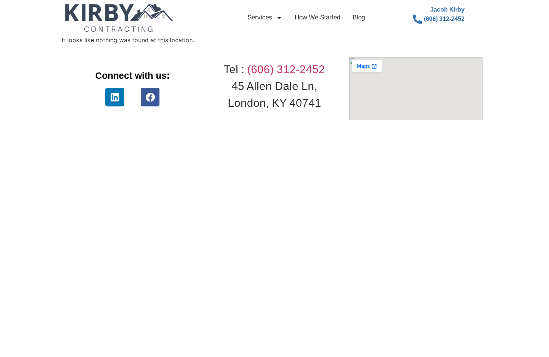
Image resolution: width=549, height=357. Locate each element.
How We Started (317, 17)
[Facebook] (150, 97)
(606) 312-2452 (444, 19)
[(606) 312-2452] (417, 19)
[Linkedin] (114, 97)
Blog (359, 17)
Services (260, 17)
